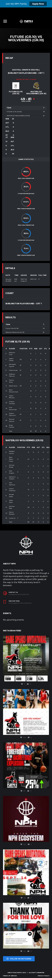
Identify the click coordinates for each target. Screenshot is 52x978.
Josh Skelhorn (12, 484)
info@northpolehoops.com (19, 594)
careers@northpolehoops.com (20, 603)
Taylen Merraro (12, 397)
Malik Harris (13, 386)
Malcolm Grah (12, 353)
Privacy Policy (43, 975)
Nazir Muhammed (13, 391)
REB (35, 349)
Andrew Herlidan (12, 403)
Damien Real (12, 507)
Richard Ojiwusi (11, 420)
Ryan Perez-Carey (11, 459)
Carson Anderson (12, 489)
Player (12, 349)
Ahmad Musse (11, 466)
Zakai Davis (11, 501)
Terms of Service (10, 975)
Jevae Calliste (11, 426)
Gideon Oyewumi (12, 414)
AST (40, 349)
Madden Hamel (12, 452)
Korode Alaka (11, 495)
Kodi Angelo (11, 472)
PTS (30, 349)
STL (45, 349)
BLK (48, 447)
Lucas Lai (12, 518)
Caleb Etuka (13, 370)
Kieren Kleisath (12, 513)
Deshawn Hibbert (12, 478)
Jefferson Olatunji (12, 375)
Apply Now (38, 3)
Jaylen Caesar (11, 359)
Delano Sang (11, 381)
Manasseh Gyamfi (12, 365)
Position (23, 349)
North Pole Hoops (15, 972)
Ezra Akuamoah (13, 408)
